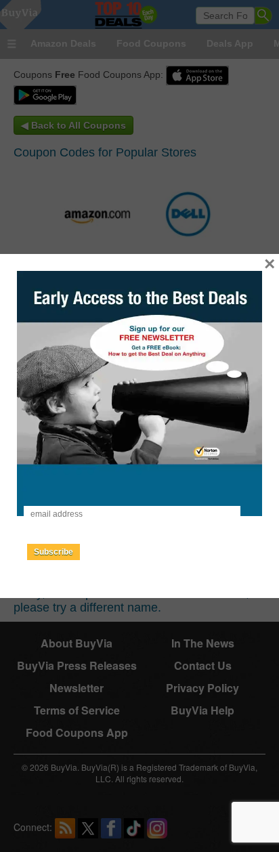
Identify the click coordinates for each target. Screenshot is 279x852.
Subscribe (53, 552)
